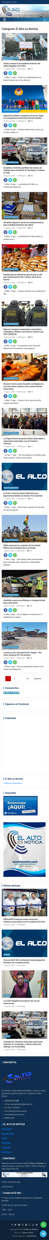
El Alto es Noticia (11, 58)
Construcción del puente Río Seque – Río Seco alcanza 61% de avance (22, 653)
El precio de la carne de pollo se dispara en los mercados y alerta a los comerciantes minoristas (23, 386)
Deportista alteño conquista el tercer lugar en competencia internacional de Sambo (23, 116)
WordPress (31, 1236)
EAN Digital (21, 69)
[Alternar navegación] (4, 19)
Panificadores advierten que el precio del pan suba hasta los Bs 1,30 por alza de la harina (22, 277)
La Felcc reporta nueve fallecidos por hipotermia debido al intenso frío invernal (22, 494)
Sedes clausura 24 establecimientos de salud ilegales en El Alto (21, 64)
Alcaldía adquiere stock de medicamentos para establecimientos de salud (23, 223)
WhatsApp (6, 1143)
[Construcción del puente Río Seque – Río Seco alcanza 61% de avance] (24, 636)
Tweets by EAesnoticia (12, 783)
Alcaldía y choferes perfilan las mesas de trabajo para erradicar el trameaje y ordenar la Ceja (24, 170)
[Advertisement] (24, 746)
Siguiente (37, 678)
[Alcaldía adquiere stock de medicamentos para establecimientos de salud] (24, 206)
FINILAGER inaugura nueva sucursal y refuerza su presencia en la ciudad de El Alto (24, 920)
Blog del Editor (8, 1134)
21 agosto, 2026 (9, 69)
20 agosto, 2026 (9, 121)
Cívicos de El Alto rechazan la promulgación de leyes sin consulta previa (24, 961)
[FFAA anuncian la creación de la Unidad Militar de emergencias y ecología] (24, 528)
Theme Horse (27, 1233)
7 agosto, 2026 (8, 551)
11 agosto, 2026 (9, 446)
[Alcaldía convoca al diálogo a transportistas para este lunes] (24, 583)
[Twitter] (10, 73)
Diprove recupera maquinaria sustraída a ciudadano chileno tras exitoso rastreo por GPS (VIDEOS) (23, 331)
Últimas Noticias (11, 885)
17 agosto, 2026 (9, 965)
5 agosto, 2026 (8, 606)
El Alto (7, 914)
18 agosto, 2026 (9, 176)
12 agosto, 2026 (9, 228)
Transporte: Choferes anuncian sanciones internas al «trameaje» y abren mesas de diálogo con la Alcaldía (23, 1044)
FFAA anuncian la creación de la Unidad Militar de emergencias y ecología (21, 546)
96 (28, 678)
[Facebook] (6, 73)
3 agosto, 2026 (8, 658)
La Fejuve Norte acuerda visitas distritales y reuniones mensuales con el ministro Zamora (24, 441)
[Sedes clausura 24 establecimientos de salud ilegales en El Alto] (24, 47)
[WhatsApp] (15, 73)
